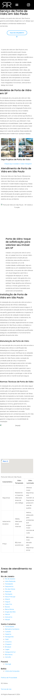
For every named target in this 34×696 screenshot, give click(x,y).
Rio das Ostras (10, 589)
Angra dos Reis (10, 612)
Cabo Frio (8, 604)
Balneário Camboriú (12, 629)
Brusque (8, 647)
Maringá (8, 664)
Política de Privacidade (9, 677)
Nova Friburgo (10, 597)
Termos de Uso (6, 689)
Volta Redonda (10, 581)
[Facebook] (17, 558)
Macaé (7, 619)
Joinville (8, 657)
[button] (17, 5)
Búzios (7, 607)
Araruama (8, 617)
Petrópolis (8, 594)
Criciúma (8, 642)
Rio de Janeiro (10, 579)
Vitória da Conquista (12, 671)
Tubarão (8, 631)
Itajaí (7, 639)
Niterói (7, 599)
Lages (7, 649)
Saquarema (9, 586)
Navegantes (9, 637)
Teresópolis (9, 584)
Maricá (7, 614)
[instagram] (17, 562)
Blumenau (9, 654)
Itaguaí (7, 602)
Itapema (8, 634)
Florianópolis (9, 626)
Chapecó (8, 644)
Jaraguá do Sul (10, 652)
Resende (8, 591)
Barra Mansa (9, 609)
